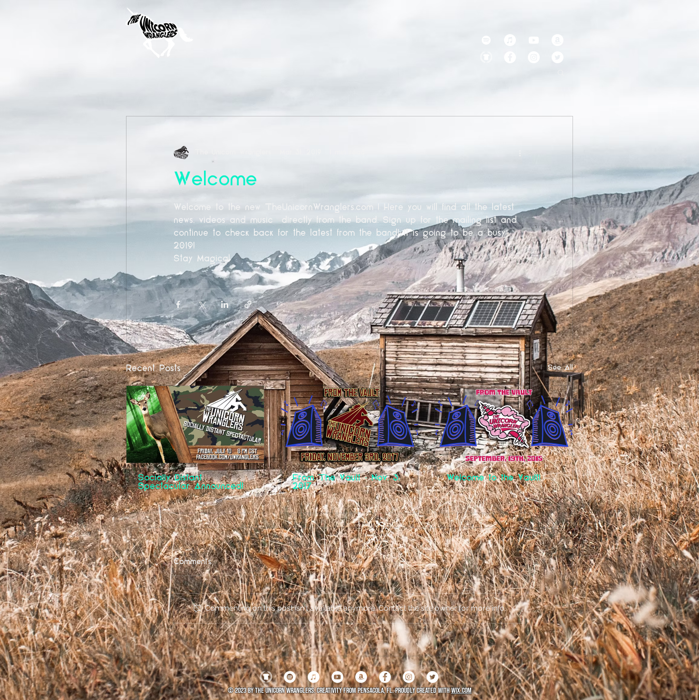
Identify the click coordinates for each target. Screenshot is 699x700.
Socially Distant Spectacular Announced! (190, 482)
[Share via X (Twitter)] (201, 304)
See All (560, 368)
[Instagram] (534, 57)
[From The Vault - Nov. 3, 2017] (349, 424)
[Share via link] (247, 304)
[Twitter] (557, 57)
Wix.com (461, 690)
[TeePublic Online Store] (486, 57)
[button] (560, 72)
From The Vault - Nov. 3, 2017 (346, 482)
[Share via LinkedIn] (224, 304)
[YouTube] (337, 677)
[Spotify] (486, 40)
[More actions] (519, 152)
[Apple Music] (510, 40)
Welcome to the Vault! (494, 478)
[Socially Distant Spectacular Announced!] (195, 424)
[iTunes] (314, 677)
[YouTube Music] (534, 40)
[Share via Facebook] (178, 304)
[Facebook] (510, 57)
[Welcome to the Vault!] (504, 424)
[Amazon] (557, 40)
